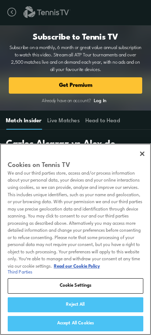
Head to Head (102, 121)
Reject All (75, 304)
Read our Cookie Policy (77, 266)
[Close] (142, 154)
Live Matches (63, 121)
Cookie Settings (76, 285)
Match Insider (24, 121)
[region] (75, 239)
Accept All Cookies (75, 323)
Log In (100, 100)
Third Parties (20, 272)
